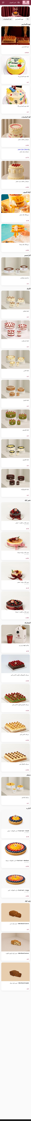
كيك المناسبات (7, 19)
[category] (15, 11)
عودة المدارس (19, 19)
